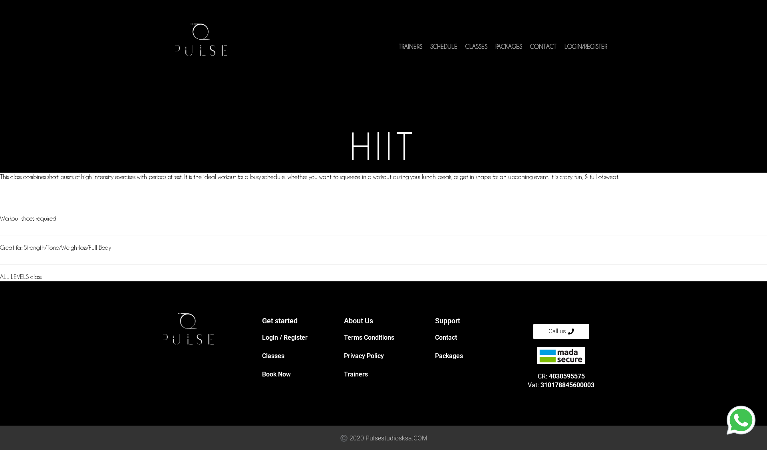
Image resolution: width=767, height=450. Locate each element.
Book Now (276, 374)
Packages (508, 47)
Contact (543, 47)
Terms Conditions (369, 337)
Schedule (443, 47)
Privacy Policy (364, 356)
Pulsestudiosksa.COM (396, 438)
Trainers (410, 47)
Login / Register (285, 337)
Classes (476, 47)
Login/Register (585, 47)
